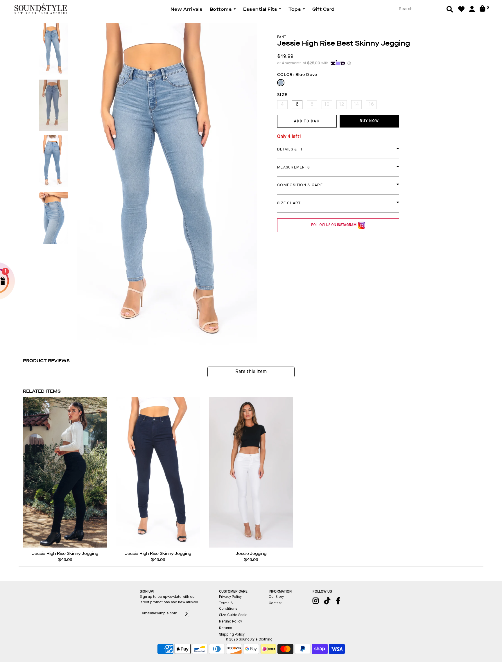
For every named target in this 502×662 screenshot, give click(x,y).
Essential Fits (261, 9)
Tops (295, 9)
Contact (275, 603)
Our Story (276, 597)
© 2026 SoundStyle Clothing (248, 639)
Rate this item (251, 371)
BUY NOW (369, 121)
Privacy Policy (230, 597)
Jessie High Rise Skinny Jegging (65, 553)
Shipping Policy (232, 634)
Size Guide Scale (233, 615)
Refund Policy (230, 621)
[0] (482, 10)
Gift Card (323, 9)
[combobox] (421, 9)
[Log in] (472, 11)
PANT (281, 36)
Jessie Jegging (251, 553)
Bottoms (221, 9)
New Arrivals (187, 9)
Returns (225, 628)
